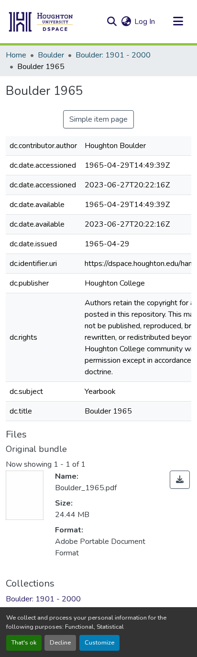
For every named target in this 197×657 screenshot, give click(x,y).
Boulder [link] (51, 55)
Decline (60, 642)
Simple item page (98, 119)
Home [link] (16, 55)
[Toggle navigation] (177, 21)
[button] (41, 22)
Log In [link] (144, 21)
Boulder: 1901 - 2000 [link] (113, 55)
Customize (99, 642)
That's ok (23, 642)
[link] (180, 480)
